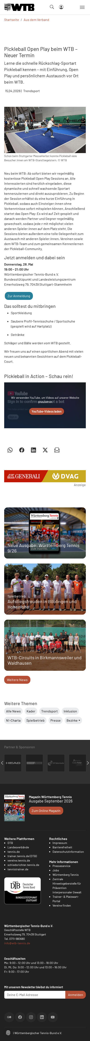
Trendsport (49, 711)
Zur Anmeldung (19, 296)
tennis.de (14, 851)
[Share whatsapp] (10, 449)
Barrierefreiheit (62, 847)
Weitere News (17, 680)
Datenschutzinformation (68, 851)
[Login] (61, 7)
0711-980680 (17, 938)
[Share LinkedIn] (33, 449)
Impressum (60, 843)
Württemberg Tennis (66, 874)
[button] (8, 1032)
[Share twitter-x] (45, 449)
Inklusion (70, 711)
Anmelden (75, 995)
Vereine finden (62, 905)
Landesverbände (18, 847)
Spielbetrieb (35, 720)
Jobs (56, 870)
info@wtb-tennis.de (17, 943)
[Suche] (52, 7)
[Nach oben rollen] (82, 1033)
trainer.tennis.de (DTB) (22, 856)
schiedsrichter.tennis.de (23, 865)
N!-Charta (13, 720)
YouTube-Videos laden (47, 411)
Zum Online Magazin (46, 811)
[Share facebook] (22, 449)
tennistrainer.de (18, 869)
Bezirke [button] (72, 720)
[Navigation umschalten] (82, 7)
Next (88, 763)
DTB (10, 843)
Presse (55, 720)
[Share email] (57, 449)
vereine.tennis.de (19, 860)
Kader (31, 711)
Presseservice (61, 866)
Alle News (13, 711)
